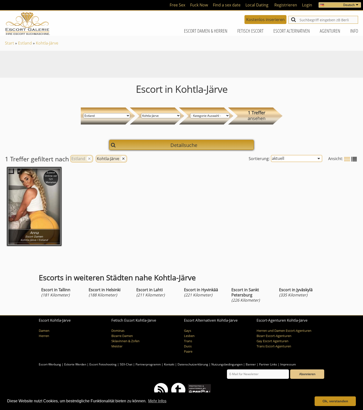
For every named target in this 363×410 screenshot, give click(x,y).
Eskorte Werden (75, 364)
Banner (251, 364)
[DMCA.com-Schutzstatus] (199, 389)
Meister (116, 346)
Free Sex (177, 5)
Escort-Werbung (50, 364)
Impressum (288, 364)
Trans (188, 341)
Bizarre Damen (122, 336)
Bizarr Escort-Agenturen (274, 336)
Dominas (117, 331)
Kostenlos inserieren (265, 19)
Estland (25, 43)
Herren (44, 336)
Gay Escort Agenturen (272, 341)
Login (307, 5)
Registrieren (285, 5)
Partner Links (268, 364)
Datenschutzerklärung (193, 364)
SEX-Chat (126, 364)
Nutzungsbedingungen (226, 364)
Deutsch (349, 5)
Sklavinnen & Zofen (125, 341)
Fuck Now (199, 5)
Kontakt (169, 364)
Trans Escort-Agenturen (274, 346)
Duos (188, 346)
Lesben (189, 336)
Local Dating (256, 5)
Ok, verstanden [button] (335, 401)
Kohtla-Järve (47, 43)
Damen (44, 331)
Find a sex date (227, 5)
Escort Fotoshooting (103, 364)
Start (9, 43)
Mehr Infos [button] (157, 401)
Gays (187, 331)
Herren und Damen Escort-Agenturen (284, 331)
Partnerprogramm (148, 364)
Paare (188, 351)
